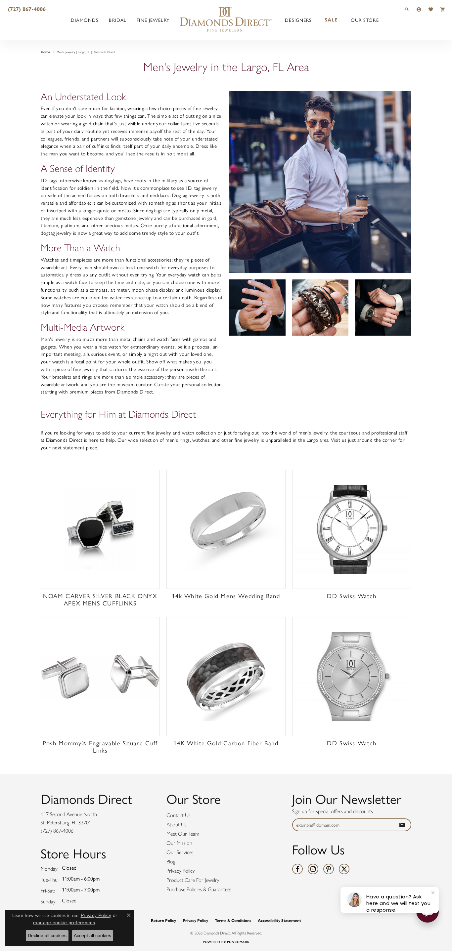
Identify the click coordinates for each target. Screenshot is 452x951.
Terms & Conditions (233, 920)
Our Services (180, 852)
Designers (298, 20)
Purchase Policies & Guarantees (199, 889)
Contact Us (178, 815)
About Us (176, 824)
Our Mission (179, 843)
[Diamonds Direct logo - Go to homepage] (226, 19)
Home (45, 52)
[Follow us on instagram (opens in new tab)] (313, 869)
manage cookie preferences (64, 922)
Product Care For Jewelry (192, 880)
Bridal (117, 20)
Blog (170, 861)
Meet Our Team (182, 834)
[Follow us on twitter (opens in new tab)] (344, 869)
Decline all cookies (47, 935)
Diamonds (85, 20)
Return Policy (163, 920)
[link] (26, 9)
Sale (331, 20)
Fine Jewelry (153, 20)
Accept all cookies (92, 935)
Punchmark (238, 942)
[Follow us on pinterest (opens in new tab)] (328, 869)
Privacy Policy (180, 871)
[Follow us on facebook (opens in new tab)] (297, 869)
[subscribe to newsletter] (402, 825)
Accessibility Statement (279, 920)
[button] (407, 9)
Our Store (365, 20)
